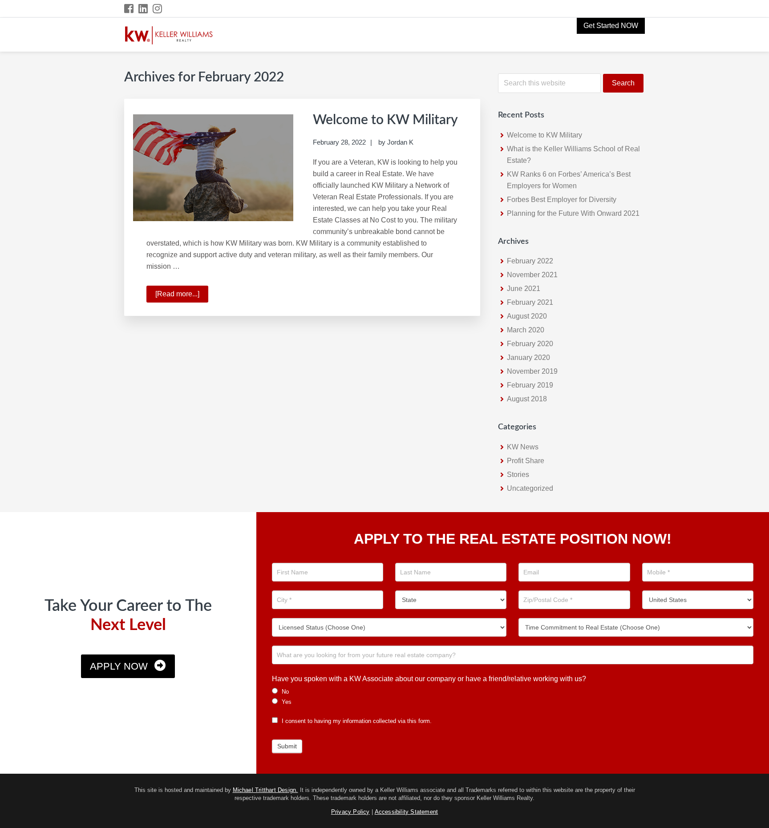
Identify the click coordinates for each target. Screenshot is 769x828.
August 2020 (527, 316)
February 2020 (530, 343)
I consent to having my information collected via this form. (356, 721)
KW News (522, 447)
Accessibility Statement (406, 811)
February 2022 (530, 261)
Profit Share (525, 460)
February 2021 (530, 302)
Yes (285, 702)
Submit (287, 746)
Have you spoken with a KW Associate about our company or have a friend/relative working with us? (429, 679)
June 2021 (523, 288)
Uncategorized (530, 488)
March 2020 (525, 330)
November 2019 (532, 371)
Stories (518, 474)
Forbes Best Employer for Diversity (561, 199)
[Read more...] (181, 296)
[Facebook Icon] (129, 9)
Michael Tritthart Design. (265, 790)
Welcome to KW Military (385, 120)
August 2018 (527, 399)
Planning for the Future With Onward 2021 (573, 213)
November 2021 (532, 275)
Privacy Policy (350, 811)
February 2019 (530, 385)
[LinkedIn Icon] (143, 9)
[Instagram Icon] (158, 9)
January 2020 (528, 357)
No (284, 691)
